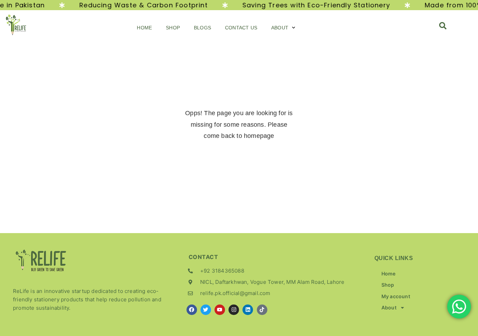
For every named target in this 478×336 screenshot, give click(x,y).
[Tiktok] (262, 309)
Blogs (202, 27)
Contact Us (241, 27)
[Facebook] (192, 309)
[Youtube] (220, 309)
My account (395, 296)
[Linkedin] (247, 309)
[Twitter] (206, 309)
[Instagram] (234, 309)
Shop (173, 27)
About (279, 27)
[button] (443, 28)
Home (144, 27)
